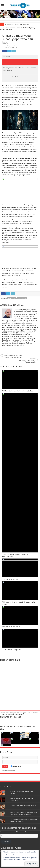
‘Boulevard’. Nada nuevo (11, 627)
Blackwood (11, 298)
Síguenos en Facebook (11, 717)
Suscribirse (5, 841)
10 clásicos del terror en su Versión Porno (23, 805)
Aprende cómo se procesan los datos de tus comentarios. (19, 713)
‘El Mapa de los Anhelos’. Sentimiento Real (17, 24)
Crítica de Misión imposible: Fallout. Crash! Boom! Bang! (13, 355)
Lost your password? (8, 770)
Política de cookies (21, 859)
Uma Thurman (22, 298)
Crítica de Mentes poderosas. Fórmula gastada (26, 360)
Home (3, 28)
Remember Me (16, 766)
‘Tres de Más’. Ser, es (10, 579)
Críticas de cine (11, 28)
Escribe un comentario (10, 47)
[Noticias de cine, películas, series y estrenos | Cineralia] (20, 5)
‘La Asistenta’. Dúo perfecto (12, 650)
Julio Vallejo (7, 46)
